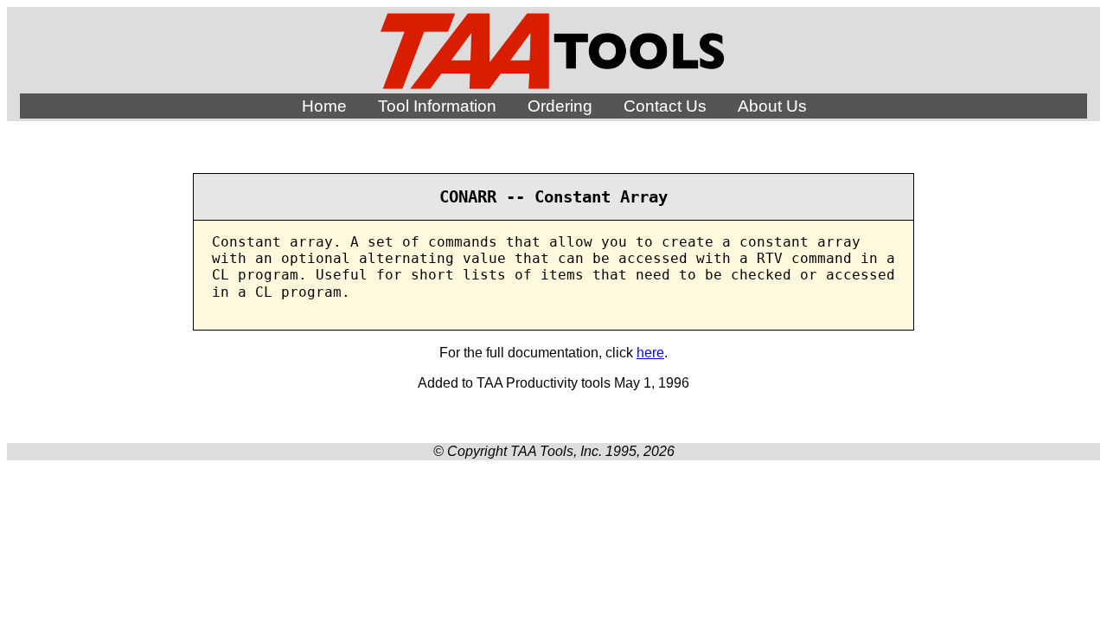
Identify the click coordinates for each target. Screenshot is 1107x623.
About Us (772, 106)
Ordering (560, 106)
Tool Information (437, 106)
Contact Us (665, 106)
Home (324, 106)
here (650, 352)
